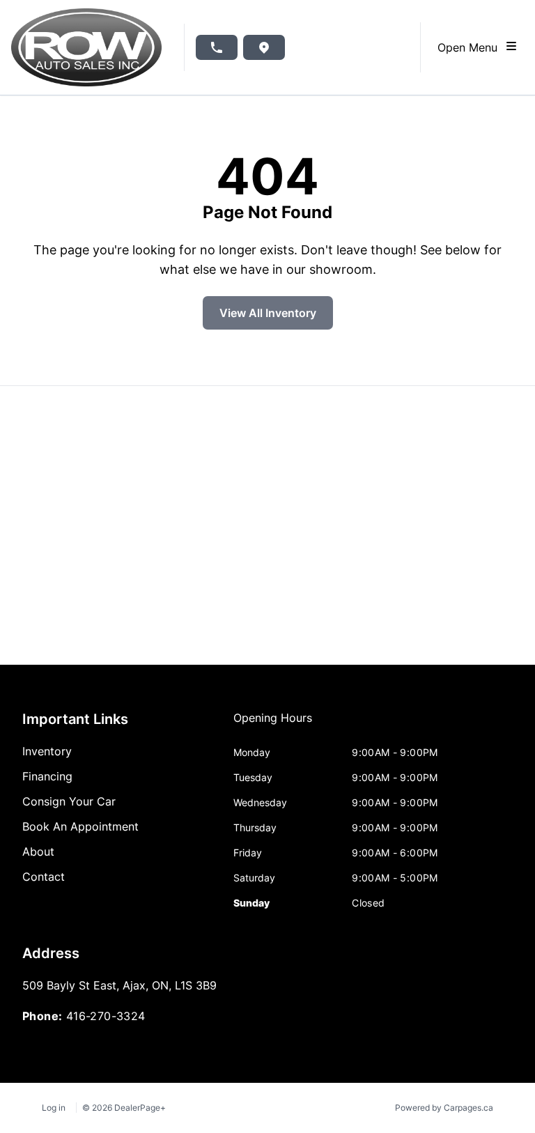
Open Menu (470, 47)
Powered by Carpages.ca (444, 1107)
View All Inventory (267, 313)
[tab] (272, 724)
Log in (53, 1107)
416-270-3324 (106, 1016)
